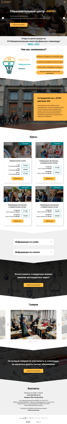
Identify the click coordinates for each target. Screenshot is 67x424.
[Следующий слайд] (64, 18)
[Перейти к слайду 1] (32, 34)
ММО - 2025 (33, 44)
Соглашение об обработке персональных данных (33, 408)
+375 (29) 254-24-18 (33, 395)
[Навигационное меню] (65, 2)
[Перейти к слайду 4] (33, 341)
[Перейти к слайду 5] (34, 341)
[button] (18, 25)
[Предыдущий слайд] (3, 18)
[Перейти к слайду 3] (34, 34)
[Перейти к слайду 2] (33, 34)
